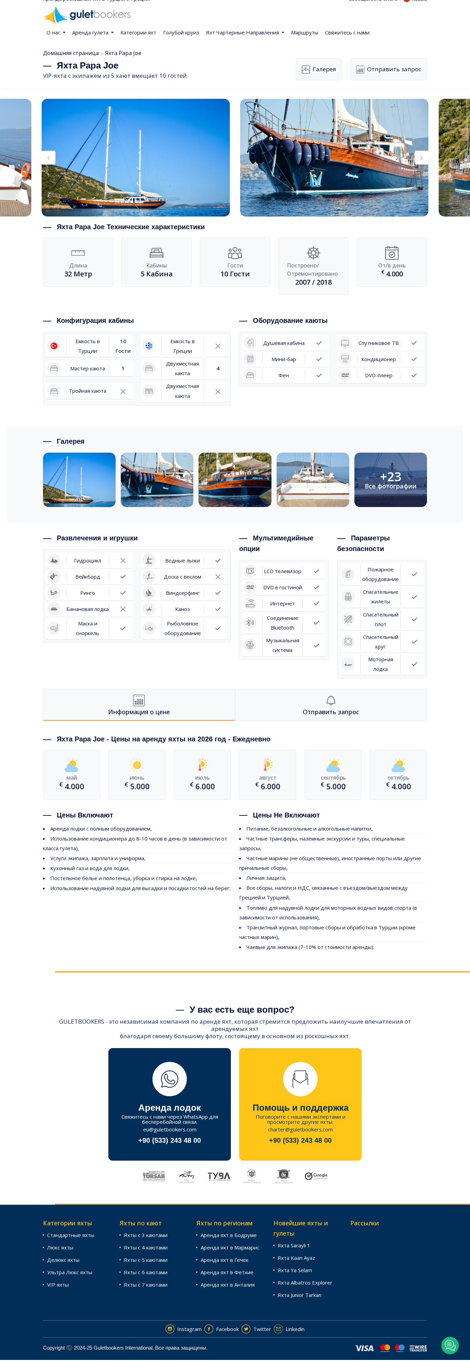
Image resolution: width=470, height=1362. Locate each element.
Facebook (227, 1329)
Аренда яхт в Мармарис (230, 1247)
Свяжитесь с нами (347, 32)
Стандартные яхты (70, 1235)
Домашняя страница (71, 53)
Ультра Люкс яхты (69, 1272)
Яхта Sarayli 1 (294, 1245)
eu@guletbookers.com (169, 1129)
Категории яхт (138, 32)
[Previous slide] (48, 158)
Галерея (324, 69)
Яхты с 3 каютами (146, 1235)
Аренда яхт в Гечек (224, 1259)
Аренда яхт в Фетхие (227, 1272)
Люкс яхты (60, 1247)
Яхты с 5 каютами (146, 1259)
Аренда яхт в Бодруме (229, 1235)
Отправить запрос (394, 69)
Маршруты (304, 32)
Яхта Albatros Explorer (305, 1282)
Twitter (262, 1329)
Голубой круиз (181, 32)
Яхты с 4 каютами (146, 1247)
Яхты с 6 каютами (146, 1272)
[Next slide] (421, 158)
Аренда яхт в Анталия (228, 1284)
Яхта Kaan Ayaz (296, 1257)
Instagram (189, 1329)
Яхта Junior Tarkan (299, 1294)
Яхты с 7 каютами (146, 1284)
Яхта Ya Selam (295, 1270)
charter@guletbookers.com (300, 1129)
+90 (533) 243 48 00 (169, 1140)
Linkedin (295, 1329)
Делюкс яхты (63, 1259)
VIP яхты (58, 1284)
